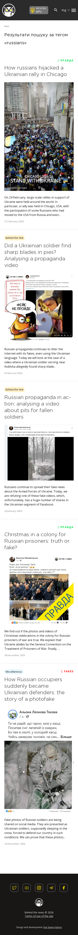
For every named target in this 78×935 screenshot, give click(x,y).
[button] (73, 10)
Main (6, 26)
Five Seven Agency (52, 927)
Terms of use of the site (39, 916)
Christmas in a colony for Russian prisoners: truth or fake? (36, 541)
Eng (64, 10)
